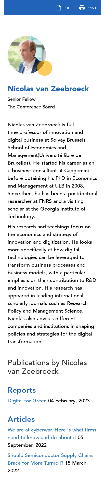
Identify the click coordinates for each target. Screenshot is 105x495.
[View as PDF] (63, 7)
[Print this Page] (87, 7)
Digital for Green (27, 401)
